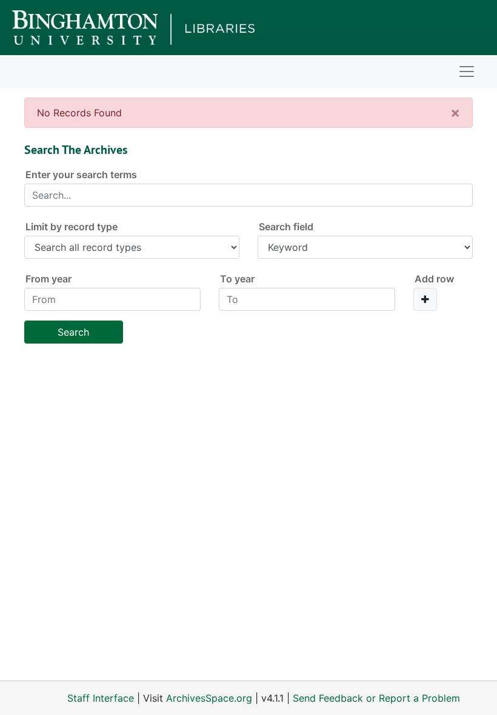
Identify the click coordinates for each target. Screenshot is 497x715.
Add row (434, 279)
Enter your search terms (81, 174)
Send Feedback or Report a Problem (376, 698)
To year (237, 279)
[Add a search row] (425, 299)
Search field (286, 227)
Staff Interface (100, 698)
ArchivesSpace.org (209, 698)
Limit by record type (71, 227)
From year (48, 279)
